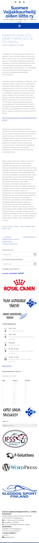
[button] (19, 26)
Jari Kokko (20, 45)
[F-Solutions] (19, 460)
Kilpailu (10, 226)
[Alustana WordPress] (19, 471)
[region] (19, 495)
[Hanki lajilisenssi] (14, 319)
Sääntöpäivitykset (30, 237)
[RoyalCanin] (19, 294)
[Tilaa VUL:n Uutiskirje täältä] (19, 308)
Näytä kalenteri (7, 366)
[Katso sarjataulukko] (19, 417)
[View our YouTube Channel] (19, 2)
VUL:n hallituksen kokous (16, 331)
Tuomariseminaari (14, 345)
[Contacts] (24, 2)
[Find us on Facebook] (15, 2)
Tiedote (16, 226)
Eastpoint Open (30, 226)
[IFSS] (16, 447)
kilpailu (4, 228)
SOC (9, 228)
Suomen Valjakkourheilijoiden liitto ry (19, 12)
